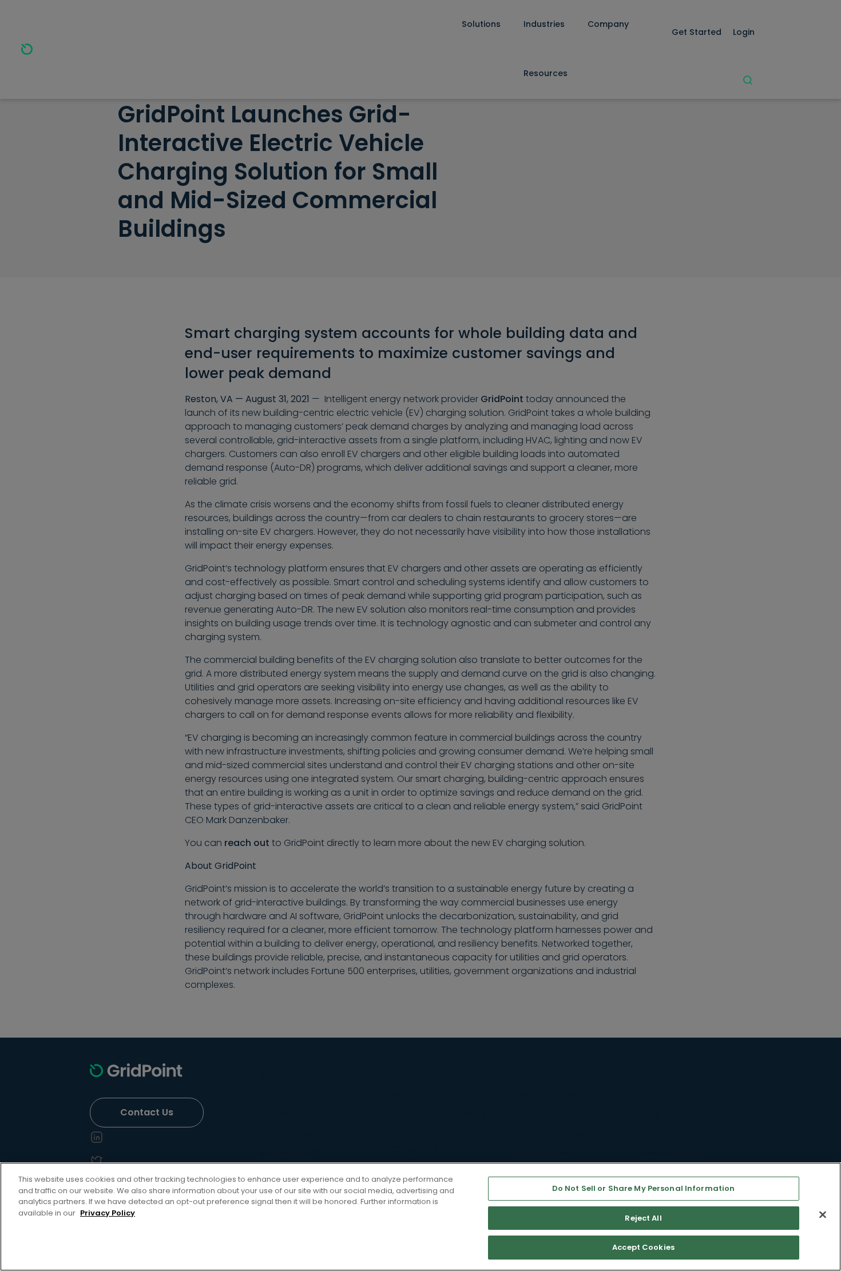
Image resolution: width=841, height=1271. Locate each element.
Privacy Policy (107, 1213)
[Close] (822, 1215)
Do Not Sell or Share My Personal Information (643, 1188)
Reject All (643, 1218)
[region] (420, 1216)
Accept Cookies (643, 1247)
